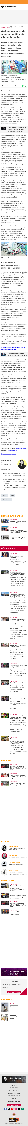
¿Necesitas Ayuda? (14, 1105)
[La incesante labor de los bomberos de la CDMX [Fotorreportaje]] (5, 912)
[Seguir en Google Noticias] (25, 86)
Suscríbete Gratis (14, 992)
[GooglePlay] (22, 1109)
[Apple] (19, 1109)
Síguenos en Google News (8, 454)
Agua (12, 495)
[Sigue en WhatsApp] (22, 86)
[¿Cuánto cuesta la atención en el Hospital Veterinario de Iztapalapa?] (5, 560)
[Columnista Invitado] (4, 864)
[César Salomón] (4, 872)
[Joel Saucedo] (4, 856)
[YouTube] (12, 1109)
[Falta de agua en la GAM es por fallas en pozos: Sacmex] (5, 537)
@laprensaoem (12, 450)
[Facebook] (5, 1109)
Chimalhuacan (6, 500)
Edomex (4, 495)
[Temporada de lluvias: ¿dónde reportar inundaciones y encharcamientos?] (5, 896)
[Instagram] (15, 1109)
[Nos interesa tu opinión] (14, 1079)
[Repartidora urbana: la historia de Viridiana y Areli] (5, 687)
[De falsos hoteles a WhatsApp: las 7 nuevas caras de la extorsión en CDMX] (5, 704)
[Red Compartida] (4, 848)
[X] (9, 1109)
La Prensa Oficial (21, 448)
